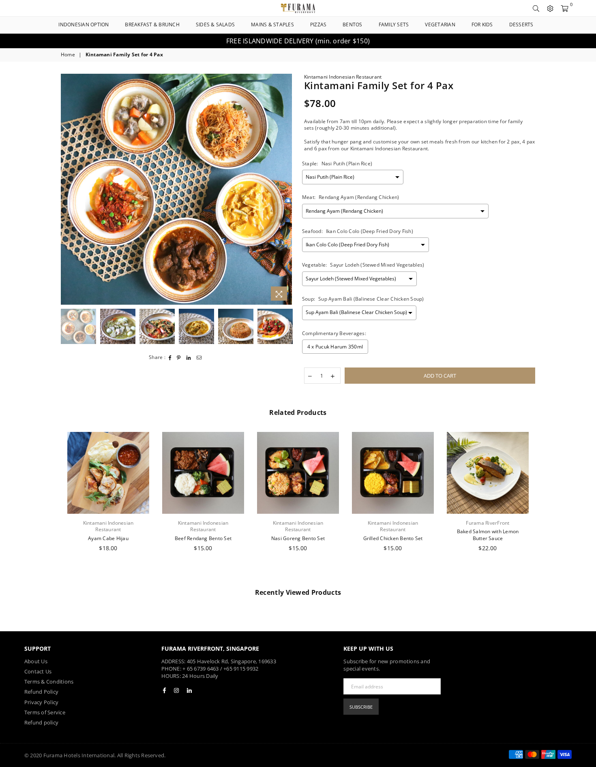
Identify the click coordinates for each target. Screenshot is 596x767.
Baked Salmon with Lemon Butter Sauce (488, 535)
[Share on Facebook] (170, 357)
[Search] (536, 8)
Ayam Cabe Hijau (108, 538)
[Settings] (550, 8)
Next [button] (285, 189)
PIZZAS (318, 24)
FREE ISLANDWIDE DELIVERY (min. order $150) (298, 40)
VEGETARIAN (440, 24)
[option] (298, 41)
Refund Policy (41, 691)
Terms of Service (44, 712)
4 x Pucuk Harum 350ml (335, 346)
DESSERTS (521, 24)
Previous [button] (68, 189)
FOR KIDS (482, 24)
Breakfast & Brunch (152, 24)
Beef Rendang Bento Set (203, 538)
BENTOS (352, 24)
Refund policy (41, 722)
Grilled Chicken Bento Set (393, 538)
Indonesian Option (83, 24)
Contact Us (37, 671)
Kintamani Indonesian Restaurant (343, 76)
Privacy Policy (41, 702)
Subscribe (361, 707)
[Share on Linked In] (189, 357)
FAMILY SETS (394, 24)
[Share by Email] (199, 357)
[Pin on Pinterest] (179, 357)
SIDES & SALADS (215, 24)
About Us (35, 661)
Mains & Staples (272, 24)
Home (68, 54)
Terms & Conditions (48, 681)
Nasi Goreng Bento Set (298, 538)
